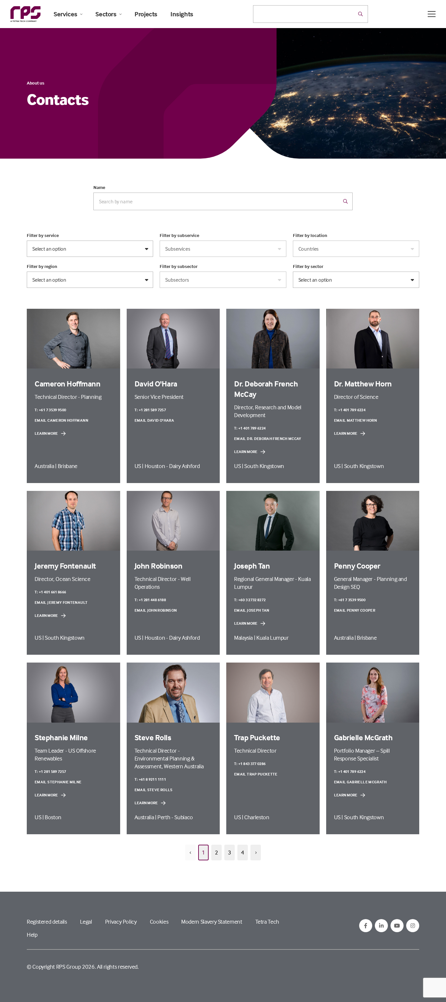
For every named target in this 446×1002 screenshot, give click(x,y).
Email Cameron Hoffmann (61, 420)
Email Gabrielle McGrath (360, 781)
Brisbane (67, 466)
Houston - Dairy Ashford (172, 466)
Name (99, 187)
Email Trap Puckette (256, 774)
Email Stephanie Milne (58, 781)
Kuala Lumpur (272, 637)
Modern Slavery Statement (211, 921)
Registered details (47, 921)
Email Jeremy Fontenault (61, 602)
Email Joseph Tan (251, 610)
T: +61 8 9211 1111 (150, 779)
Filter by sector (308, 266)
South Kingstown (264, 466)
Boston (53, 817)
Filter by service (43, 235)
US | (140, 466)
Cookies (159, 921)
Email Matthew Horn (355, 420)
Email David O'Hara (154, 420)
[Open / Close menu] (432, 14)
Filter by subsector (179, 266)
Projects (146, 14)
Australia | (46, 466)
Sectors (105, 14)
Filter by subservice (179, 235)
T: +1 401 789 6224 (249, 428)
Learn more (46, 433)
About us (35, 83)
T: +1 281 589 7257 (150, 409)
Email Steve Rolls (154, 789)
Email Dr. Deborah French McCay (267, 438)
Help (32, 934)
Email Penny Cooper (354, 610)
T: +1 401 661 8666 (50, 591)
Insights (181, 14)
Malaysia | (245, 637)
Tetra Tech (267, 921)
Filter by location (310, 235)
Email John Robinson (156, 610)
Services (65, 14)
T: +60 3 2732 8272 (249, 599)
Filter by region (42, 266)
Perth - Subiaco (175, 817)
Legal (86, 921)
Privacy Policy (121, 921)
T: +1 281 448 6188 (150, 599)
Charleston (256, 817)
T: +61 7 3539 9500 (50, 409)
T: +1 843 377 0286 (249, 763)
